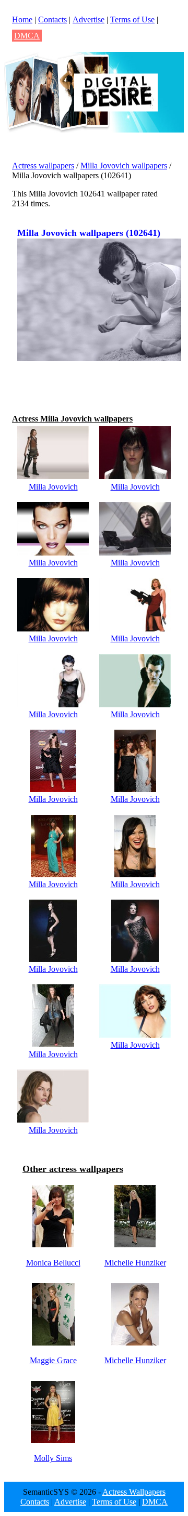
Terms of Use (132, 19)
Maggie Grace (53, 1360)
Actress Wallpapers (134, 1491)
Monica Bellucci (53, 1262)
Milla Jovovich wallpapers (123, 165)
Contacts (52, 19)
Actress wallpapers (43, 165)
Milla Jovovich (53, 486)
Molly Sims (53, 1458)
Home (22, 19)
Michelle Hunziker (135, 1262)
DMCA (27, 35)
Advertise (88, 19)
